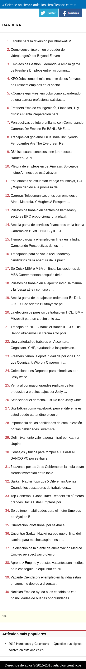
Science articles (17, 5)
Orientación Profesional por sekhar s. (38, 525)
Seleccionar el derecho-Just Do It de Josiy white (46, 400)
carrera (71, 5)
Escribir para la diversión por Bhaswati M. (41, 41)
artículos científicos (47, 5)
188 (4, 616)
